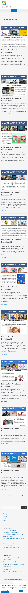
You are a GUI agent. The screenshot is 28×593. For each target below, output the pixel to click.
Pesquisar (3, 505)
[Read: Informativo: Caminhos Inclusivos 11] (14, 273)
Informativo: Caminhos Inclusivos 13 (11, 193)
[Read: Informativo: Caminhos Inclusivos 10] (14, 322)
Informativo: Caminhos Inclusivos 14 (11, 148)
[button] (14, 10)
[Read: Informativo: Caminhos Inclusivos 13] (14, 180)
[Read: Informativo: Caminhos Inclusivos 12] (14, 226)
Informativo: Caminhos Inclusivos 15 (11, 99)
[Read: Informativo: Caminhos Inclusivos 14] (14, 133)
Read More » (4, 69)
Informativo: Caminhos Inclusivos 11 (11, 288)
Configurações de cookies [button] (11, 590)
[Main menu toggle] (25, 4)
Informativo (5, 516)
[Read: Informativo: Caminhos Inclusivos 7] (14, 459)
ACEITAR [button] (21, 590)
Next (23, 495)
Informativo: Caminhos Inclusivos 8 (11, 429)
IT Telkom (5, 564)
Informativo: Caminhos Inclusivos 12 (11, 240)
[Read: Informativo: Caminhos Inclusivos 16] (14, 36)
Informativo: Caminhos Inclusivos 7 (11, 471)
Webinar (5, 520)
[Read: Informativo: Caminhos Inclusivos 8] (14, 416)
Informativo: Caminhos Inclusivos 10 (11, 338)
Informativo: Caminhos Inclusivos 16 (11, 51)
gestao (4, 557)
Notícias (4, 518)
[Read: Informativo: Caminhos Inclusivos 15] (14, 85)
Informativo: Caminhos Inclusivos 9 (11, 385)
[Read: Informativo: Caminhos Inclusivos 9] (14, 370)
